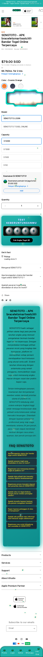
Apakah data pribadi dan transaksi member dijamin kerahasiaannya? (20, 477)
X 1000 (6, 149)
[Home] (16, 10)
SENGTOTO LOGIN (12, 118)
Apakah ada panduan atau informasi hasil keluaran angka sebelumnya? (21, 517)
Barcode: (16, 49)
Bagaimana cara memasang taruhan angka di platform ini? (21, 470)
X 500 (6, 157)
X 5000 (7, 141)
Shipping (13, 65)
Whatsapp (30, 653)
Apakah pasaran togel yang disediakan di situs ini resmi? (19, 462)
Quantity (5, 200)
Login (12, 653)
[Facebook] (3, 300)
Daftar (20, 653)
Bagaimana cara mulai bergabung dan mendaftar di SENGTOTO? (20, 525)
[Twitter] (7, 300)
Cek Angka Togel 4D (21, 240)
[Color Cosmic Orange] (4, 86)
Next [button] (41, 3)
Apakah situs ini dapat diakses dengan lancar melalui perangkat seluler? (20, 493)
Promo (4, 653)
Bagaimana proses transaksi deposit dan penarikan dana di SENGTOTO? (21, 485)
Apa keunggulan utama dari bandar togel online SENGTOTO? (21, 454)
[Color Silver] (20, 86)
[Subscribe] (34, 628)
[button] (3, 11)
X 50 (5, 165)
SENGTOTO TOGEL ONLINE (15, 127)
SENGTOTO (15, 328)
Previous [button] (2, 3)
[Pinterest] (11, 300)
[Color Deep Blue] (12, 86)
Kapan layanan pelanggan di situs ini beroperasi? (20, 510)
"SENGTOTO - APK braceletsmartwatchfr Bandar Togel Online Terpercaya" (21, 3)
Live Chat (37, 652)
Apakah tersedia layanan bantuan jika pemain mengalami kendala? (20, 502)
